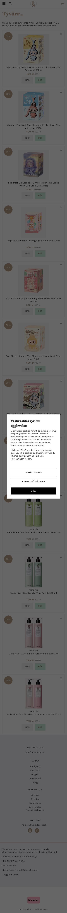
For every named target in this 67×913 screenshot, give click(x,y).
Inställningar (33, 472)
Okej (33, 491)
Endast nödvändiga (33, 481)
